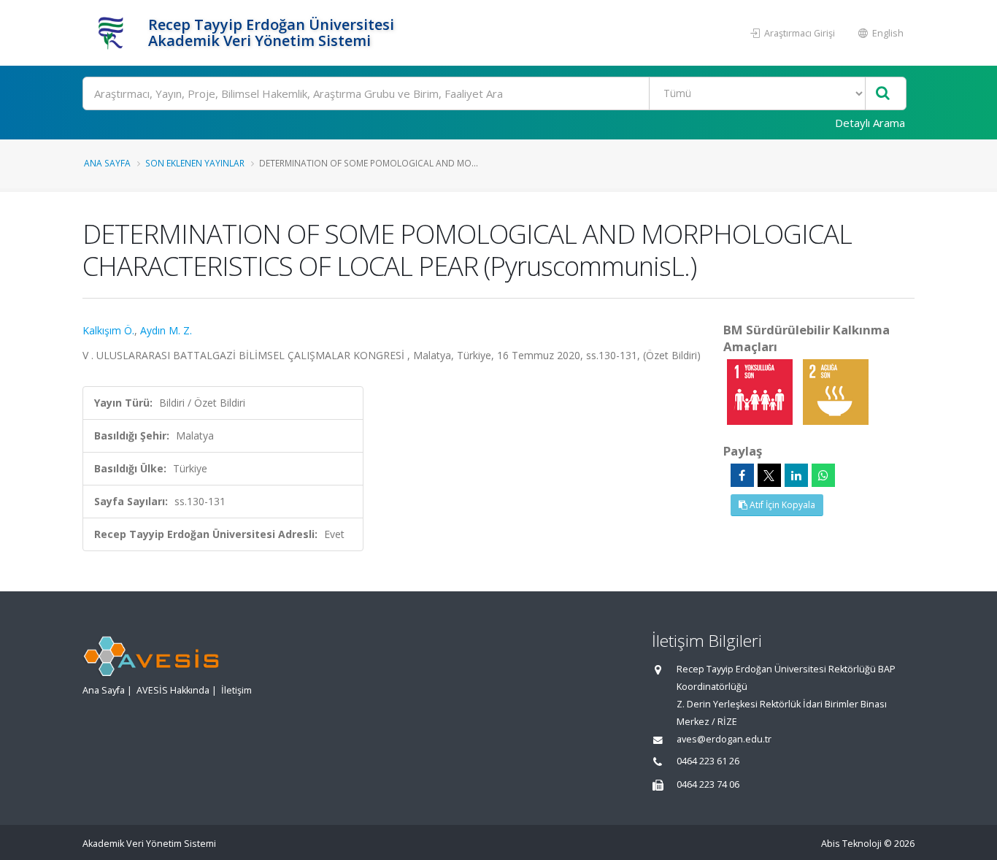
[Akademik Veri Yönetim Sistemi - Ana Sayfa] (113, 33)
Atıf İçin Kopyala (781, 505)
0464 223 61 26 (708, 761)
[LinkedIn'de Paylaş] (796, 475)
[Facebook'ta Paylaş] (742, 475)
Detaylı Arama (870, 122)
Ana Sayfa (107, 163)
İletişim (236, 690)
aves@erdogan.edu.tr (724, 739)
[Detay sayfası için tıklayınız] (761, 391)
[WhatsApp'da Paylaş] (823, 475)
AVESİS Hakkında (172, 690)
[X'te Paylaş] (769, 475)
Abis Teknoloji (851, 843)
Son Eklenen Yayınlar (195, 163)
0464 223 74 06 (708, 784)
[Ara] (882, 93)
